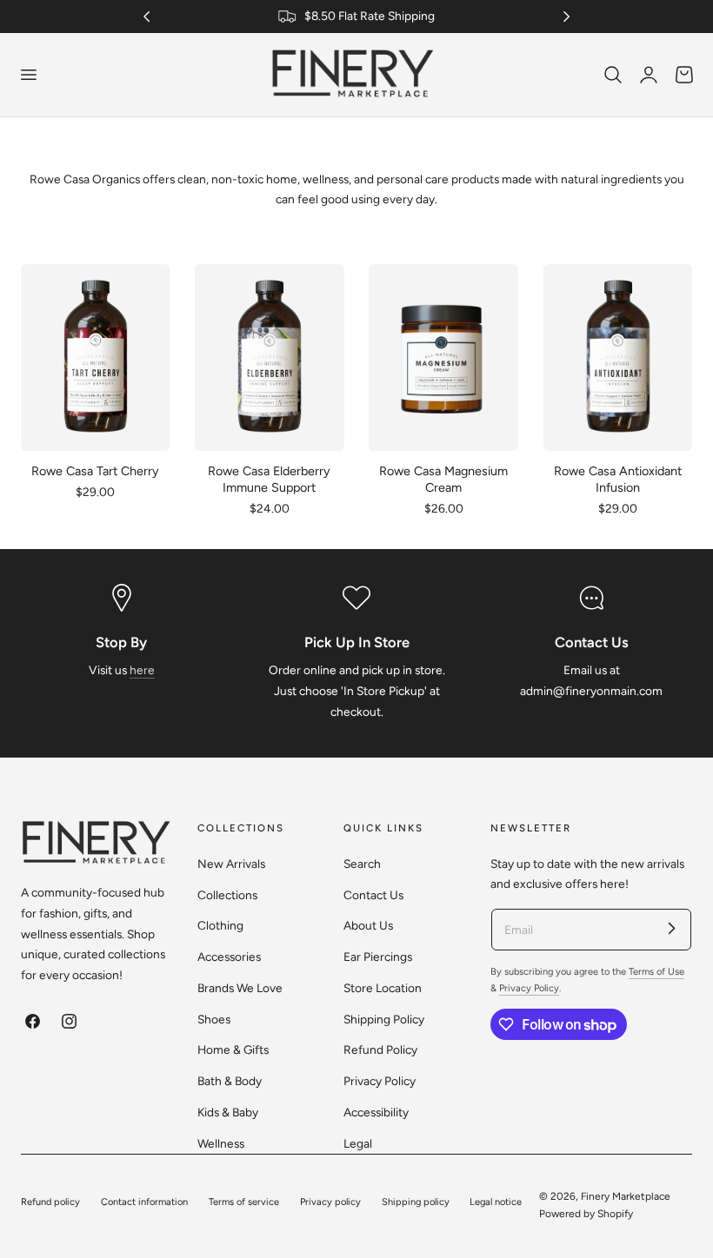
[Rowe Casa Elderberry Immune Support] (269, 357)
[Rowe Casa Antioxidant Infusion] (618, 357)
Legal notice (496, 1202)
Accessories (229, 956)
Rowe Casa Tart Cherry (95, 471)
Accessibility (376, 1111)
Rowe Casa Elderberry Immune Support (269, 479)
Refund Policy (380, 1049)
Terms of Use (656, 971)
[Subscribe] (671, 929)
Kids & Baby (227, 1111)
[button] (27, 74)
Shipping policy (416, 1202)
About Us (368, 925)
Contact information (144, 1202)
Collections (227, 894)
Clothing (220, 925)
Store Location (382, 988)
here (142, 670)
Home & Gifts (233, 1049)
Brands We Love (240, 988)
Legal (357, 1142)
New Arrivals (231, 864)
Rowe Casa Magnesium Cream (443, 479)
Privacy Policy (379, 1081)
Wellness (220, 1142)
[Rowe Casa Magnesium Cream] (443, 357)
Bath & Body (229, 1081)
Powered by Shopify (586, 1214)
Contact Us (373, 894)
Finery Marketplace (625, 1196)
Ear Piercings (377, 956)
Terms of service (244, 1202)
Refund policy (50, 1202)
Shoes (213, 1018)
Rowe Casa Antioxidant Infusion (618, 479)
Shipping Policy (383, 1018)
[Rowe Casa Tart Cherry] (95, 357)
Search (362, 864)
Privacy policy (330, 1202)
